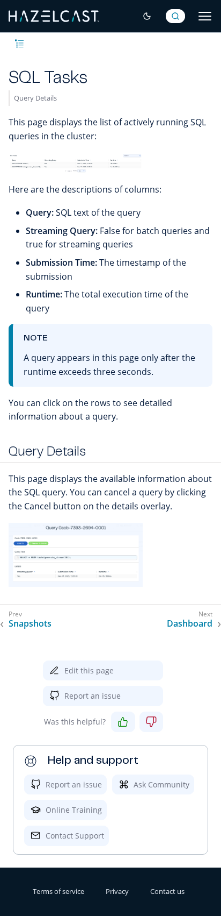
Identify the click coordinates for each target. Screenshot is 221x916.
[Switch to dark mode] (147, 16)
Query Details (35, 98)
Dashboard (189, 623)
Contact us (167, 891)
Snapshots (30, 623)
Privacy (117, 891)
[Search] (175, 16)
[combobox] (175, 16)
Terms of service (58, 891)
